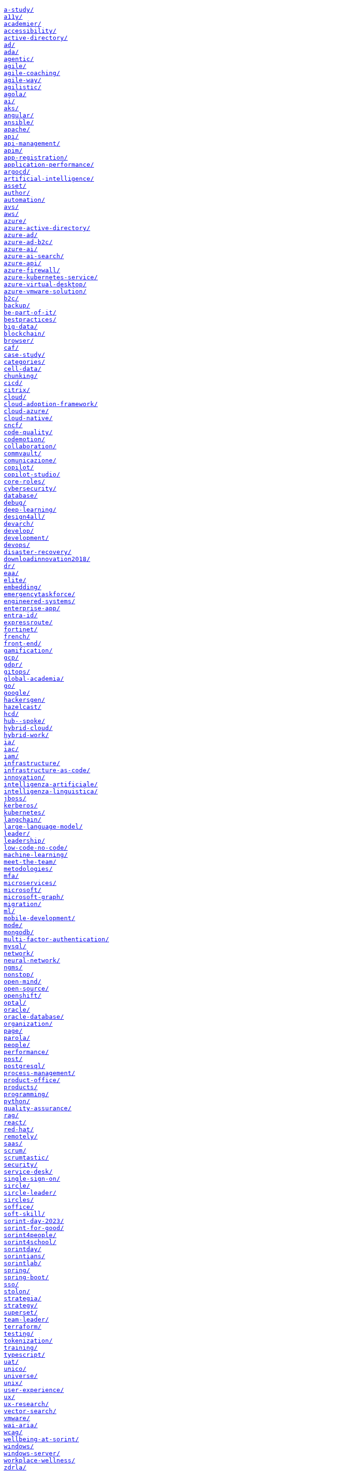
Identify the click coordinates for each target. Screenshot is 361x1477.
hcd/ (11, 713)
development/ (26, 537)
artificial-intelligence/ (49, 178)
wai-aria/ (21, 1425)
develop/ (19, 530)
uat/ (11, 1361)
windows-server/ (32, 1453)
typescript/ (24, 1354)
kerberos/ (21, 805)
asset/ (15, 185)
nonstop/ (19, 974)
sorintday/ (22, 1249)
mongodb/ (19, 932)
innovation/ (24, 777)
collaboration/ (30, 446)
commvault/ (22, 453)
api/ (11, 136)
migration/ (22, 904)
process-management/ (39, 1073)
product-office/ (32, 1080)
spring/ (17, 1270)
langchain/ (22, 819)
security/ (21, 1164)
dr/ (9, 565)
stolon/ (17, 1291)
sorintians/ (24, 1256)
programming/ (26, 1094)
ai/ (9, 101)
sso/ (11, 1284)
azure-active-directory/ (47, 227)
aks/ (11, 108)
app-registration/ (36, 157)
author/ (17, 192)
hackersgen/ (24, 699)
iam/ (11, 756)
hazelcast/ (22, 706)
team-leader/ (26, 1319)
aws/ (11, 213)
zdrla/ (15, 1467)
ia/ (9, 742)
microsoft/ (22, 889)
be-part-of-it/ (30, 312)
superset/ (21, 1312)
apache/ (17, 129)
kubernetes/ (24, 812)
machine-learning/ (36, 854)
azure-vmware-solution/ (45, 291)
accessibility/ (30, 30)
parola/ (17, 1037)
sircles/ (19, 1199)
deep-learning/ (30, 509)
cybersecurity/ (30, 488)
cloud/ (15, 396)
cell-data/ (22, 368)
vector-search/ (30, 1411)
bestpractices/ (30, 319)
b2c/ (11, 298)
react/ (15, 1122)
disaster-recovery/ (37, 551)
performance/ (26, 1051)
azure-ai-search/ (34, 256)
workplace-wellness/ (39, 1460)
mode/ (13, 925)
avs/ (11, 206)
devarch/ (19, 523)
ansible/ (19, 122)
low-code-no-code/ (36, 847)
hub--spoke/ (24, 720)
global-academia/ (34, 678)
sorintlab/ (22, 1263)
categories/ (24, 361)
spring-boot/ (26, 1277)
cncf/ (13, 425)
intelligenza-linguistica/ (51, 791)
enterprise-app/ (32, 608)
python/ (17, 1101)
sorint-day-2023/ (34, 1220)
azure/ (15, 220)
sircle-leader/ (30, 1192)
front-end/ (22, 643)
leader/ (17, 833)
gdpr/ (13, 664)
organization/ (28, 1023)
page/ (13, 1030)
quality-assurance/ (37, 1108)
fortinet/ (21, 629)
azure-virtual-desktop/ (45, 284)
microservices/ (30, 882)
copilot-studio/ (32, 474)
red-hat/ (19, 1129)
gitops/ (17, 671)
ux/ (9, 1396)
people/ (17, 1044)
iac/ (11, 749)
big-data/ (21, 326)
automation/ (24, 199)
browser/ (19, 340)
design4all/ (24, 516)
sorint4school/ (30, 1242)
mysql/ (15, 946)
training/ (21, 1347)
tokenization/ (28, 1340)
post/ (13, 1058)
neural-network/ (32, 960)
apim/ (13, 150)
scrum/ (15, 1150)
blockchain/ (24, 333)
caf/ (11, 347)
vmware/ (17, 1418)
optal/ (15, 1002)
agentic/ (19, 58)
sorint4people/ (30, 1235)
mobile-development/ (39, 918)
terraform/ (22, 1326)
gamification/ (28, 650)
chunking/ (21, 375)
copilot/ (19, 467)
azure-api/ (22, 263)
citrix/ (17, 389)
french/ (17, 636)
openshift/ (22, 995)
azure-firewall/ (32, 270)
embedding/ (22, 587)
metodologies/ (28, 868)
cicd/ (13, 382)
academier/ (22, 23)
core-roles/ (24, 481)
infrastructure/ (32, 763)
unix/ (13, 1382)
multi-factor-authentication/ (56, 939)
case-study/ (24, 354)
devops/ (17, 544)
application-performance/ (49, 164)
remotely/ (21, 1136)
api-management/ (32, 143)
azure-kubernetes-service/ (51, 277)
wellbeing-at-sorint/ (41, 1439)
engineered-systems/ (39, 601)
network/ (19, 953)
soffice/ (19, 1206)
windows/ (19, 1446)
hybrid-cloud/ (28, 727)
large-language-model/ (43, 826)
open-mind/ (22, 981)
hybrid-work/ (26, 734)
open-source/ (26, 988)
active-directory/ (36, 37)
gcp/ (11, 657)
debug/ (15, 502)
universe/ (21, 1375)
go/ (9, 685)
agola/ (15, 94)
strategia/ (22, 1298)
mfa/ (11, 875)
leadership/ (24, 840)
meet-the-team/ (30, 861)
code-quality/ (28, 432)
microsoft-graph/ (34, 896)
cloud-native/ (28, 418)
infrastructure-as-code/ (47, 770)
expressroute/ (28, 622)
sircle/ (17, 1185)
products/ (21, 1087)
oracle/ (17, 1009)
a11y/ (13, 16)
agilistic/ (22, 87)
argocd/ (17, 171)
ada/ (11, 51)
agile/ (15, 65)
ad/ (9, 44)
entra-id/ (21, 615)
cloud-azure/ (26, 411)
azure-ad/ (21, 234)
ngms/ (13, 967)
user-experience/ (34, 1389)
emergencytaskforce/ (39, 594)
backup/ (17, 305)
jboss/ (15, 798)
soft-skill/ (24, 1213)
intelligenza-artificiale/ (51, 784)
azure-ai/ (21, 249)
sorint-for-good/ (34, 1227)
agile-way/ (22, 80)
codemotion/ (24, 439)
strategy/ (21, 1305)
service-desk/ (28, 1171)
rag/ (11, 1115)
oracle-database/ (34, 1016)
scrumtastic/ (26, 1157)
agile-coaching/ (32, 73)
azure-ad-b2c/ (28, 242)
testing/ (19, 1333)
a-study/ (19, 9)
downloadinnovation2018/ (47, 558)
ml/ (9, 911)
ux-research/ (26, 1404)
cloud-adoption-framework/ (51, 404)
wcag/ (13, 1432)
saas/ (13, 1143)
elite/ (15, 580)
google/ (17, 692)
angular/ (19, 115)
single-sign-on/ (32, 1178)
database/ (21, 495)
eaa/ (11, 573)
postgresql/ (24, 1065)
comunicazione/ (30, 460)
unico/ (15, 1368)
